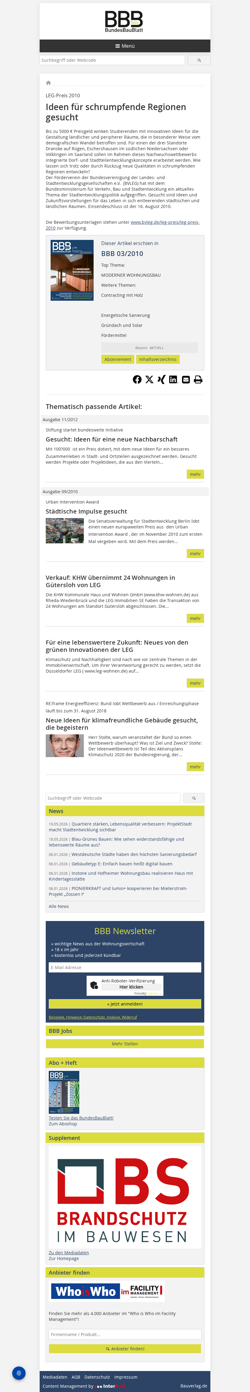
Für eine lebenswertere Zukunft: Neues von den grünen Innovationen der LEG (117, 646)
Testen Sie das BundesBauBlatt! (81, 1118)
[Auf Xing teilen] (161, 382)
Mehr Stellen (125, 1044)
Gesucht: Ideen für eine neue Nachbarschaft (112, 439)
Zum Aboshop (63, 1124)
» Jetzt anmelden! (125, 1004)
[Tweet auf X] (149, 382)
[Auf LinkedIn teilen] (174, 382)
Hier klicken (131, 987)
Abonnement (118, 359)
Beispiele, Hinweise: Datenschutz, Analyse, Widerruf (93, 1017)
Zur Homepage (64, 1258)
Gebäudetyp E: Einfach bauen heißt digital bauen (111, 864)
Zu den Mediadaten (69, 1252)
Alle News (59, 906)
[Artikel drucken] (198, 379)
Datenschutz (97, 1377)
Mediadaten (55, 1377)
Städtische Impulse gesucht (86, 511)
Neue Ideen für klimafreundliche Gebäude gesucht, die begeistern (122, 724)
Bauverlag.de (193, 1386)
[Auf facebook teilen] (137, 382)
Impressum (126, 1377)
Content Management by (69, 1386)
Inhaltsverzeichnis (158, 359)
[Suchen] (199, 60)
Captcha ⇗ (147, 994)
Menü (128, 46)
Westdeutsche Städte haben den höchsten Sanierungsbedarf (123, 854)
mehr (195, 474)
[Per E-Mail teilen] (186, 379)
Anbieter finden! (127, 1349)
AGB (76, 1377)
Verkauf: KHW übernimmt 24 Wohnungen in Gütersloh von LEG (110, 581)
